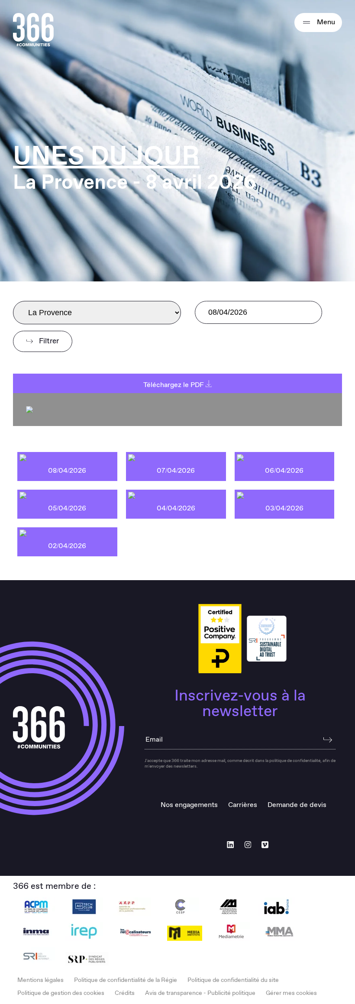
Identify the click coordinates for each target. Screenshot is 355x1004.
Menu (325, 22)
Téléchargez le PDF (174, 385)
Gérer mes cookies (291, 993)
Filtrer (48, 341)
